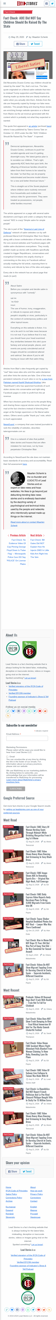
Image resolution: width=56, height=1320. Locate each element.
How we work (36, 1191)
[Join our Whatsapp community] (29, 711)
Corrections (35, 1197)
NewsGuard (8, 424)
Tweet (36, 44)
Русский (34, 1214)
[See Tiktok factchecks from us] (8, 711)
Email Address (13, 734)
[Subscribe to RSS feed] (8, 715)
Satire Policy (11, 1194)
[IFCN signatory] (28, 1282)
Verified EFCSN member (20, 693)
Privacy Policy (36, 1194)
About (33, 1187)
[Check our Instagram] (24, 711)
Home (8, 1187)
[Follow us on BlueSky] (13, 711)
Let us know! (30, 678)
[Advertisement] (28, 598)
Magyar (33, 1210)
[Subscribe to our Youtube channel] (40, 711)
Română (9, 1214)
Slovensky (10, 1217)
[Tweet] (52, 3)
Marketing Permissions (16, 747)
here (49, 126)
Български (11, 1207)
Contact (33, 1201)
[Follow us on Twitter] (34, 711)
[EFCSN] (28, 1298)
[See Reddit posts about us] (45, 711)
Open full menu (4, 3)
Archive (9, 1201)
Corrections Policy (14, 1197)
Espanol (9, 1210)
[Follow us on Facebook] (18, 711)
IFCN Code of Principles (17, 1191)
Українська (35, 1217)
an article (33, 126)
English (33, 1207)
